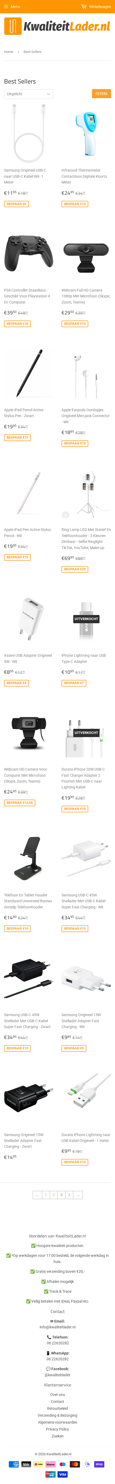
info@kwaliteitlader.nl (57, 1327)
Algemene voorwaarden (57, 1422)
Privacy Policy (57, 1429)
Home (8, 52)
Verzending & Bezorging (57, 1415)
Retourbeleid (57, 1408)
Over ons (57, 1394)
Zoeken (58, 1436)
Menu (15, 7)
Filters (101, 94)
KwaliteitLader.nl (59, 1454)
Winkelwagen (99, 7)
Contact (57, 1401)
